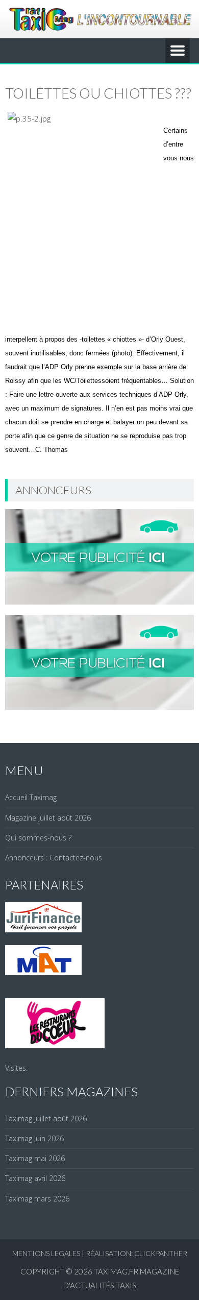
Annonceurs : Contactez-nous (53, 857)
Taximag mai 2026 (35, 1158)
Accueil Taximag (31, 797)
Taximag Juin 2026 (34, 1138)
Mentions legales (46, 1253)
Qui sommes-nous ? (38, 837)
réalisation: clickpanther (136, 1253)
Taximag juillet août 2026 (46, 1118)
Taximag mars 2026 (37, 1198)
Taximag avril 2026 (35, 1178)
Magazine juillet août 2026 (48, 818)
